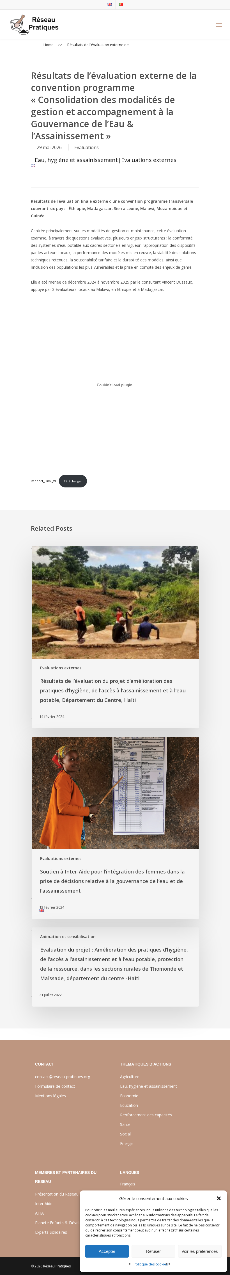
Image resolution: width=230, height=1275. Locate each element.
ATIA (39, 1213)
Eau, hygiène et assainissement (76, 160)
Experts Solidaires (51, 1232)
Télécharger (73, 481)
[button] (219, 1198)
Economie (129, 1095)
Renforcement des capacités (146, 1114)
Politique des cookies (151, 1264)
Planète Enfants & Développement (66, 1222)
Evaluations (86, 147)
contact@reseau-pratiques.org (62, 1076)
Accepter (107, 1251)
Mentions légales (50, 1095)
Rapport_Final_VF (44, 481)
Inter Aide (43, 1203)
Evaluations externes (148, 160)
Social (125, 1134)
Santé (125, 1124)
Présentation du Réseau (57, 1194)
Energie (127, 1143)
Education (129, 1105)
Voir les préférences (199, 1251)
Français (127, 1184)
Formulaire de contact (55, 1086)
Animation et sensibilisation (68, 936)
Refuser (153, 1251)
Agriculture (129, 1076)
